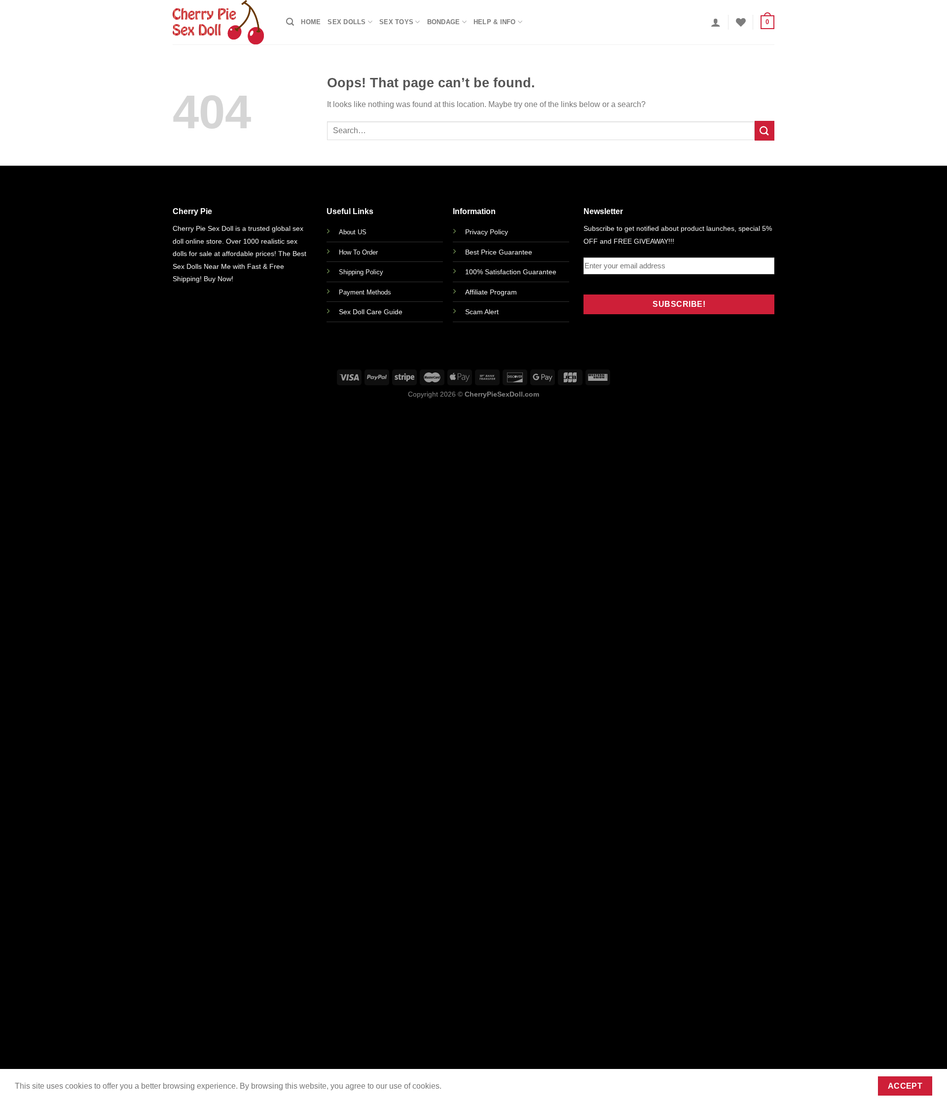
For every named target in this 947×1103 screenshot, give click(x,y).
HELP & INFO (495, 22)
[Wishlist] (741, 22)
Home (311, 22)
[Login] (716, 22)
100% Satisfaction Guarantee (510, 272)
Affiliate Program (491, 292)
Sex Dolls (346, 22)
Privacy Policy (486, 232)
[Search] (290, 22)
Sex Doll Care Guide (370, 312)
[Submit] (764, 130)
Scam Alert (482, 312)
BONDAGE (443, 22)
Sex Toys (396, 22)
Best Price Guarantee (498, 252)
